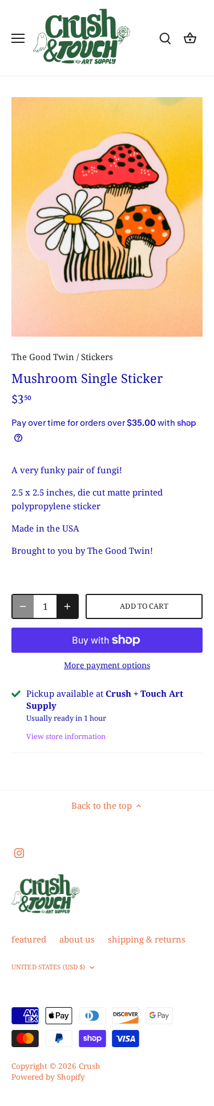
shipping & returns (146, 939)
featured (28, 939)
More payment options (107, 665)
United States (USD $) (48, 967)
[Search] (164, 38)
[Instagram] (19, 853)
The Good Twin (42, 356)
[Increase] (67, 606)
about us (77, 939)
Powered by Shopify (48, 1077)
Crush (89, 1066)
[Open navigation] (18, 38)
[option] (107, 217)
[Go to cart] (190, 38)
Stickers (97, 356)
